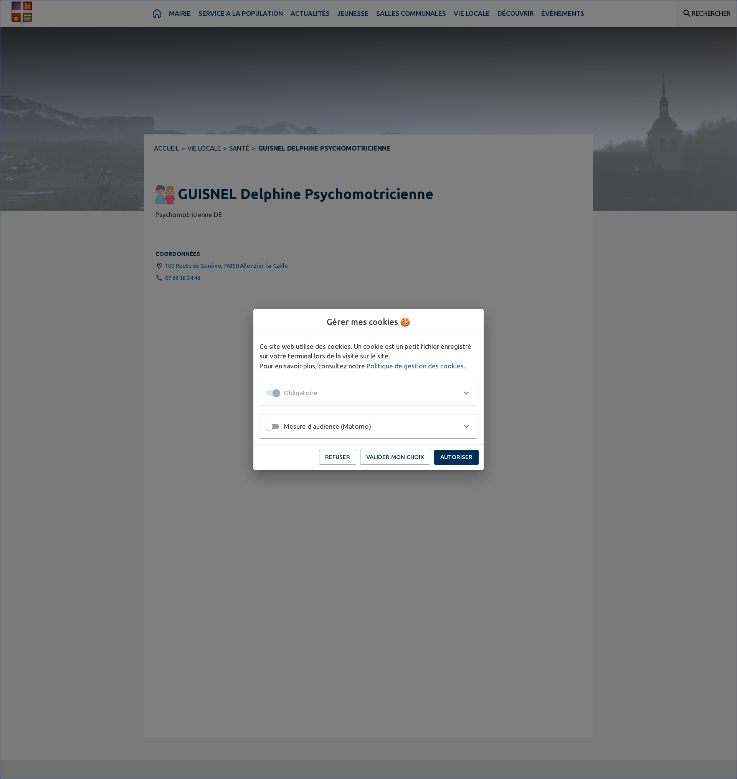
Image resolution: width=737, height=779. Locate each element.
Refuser (337, 457)
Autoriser (456, 457)
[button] (368, 393)
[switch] (268, 426)
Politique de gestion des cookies (415, 366)
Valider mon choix (395, 457)
